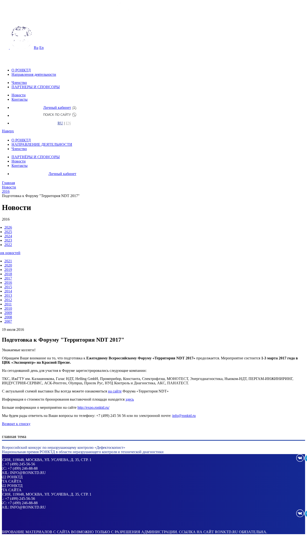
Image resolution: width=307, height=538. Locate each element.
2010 (8, 308)
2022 (8, 245)
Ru (36, 48)
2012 (8, 300)
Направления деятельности (34, 74)
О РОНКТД (21, 70)
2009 (8, 313)
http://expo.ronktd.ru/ (93, 407)
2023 (8, 240)
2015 (8, 287)
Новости (19, 95)
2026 (8, 227)
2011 (8, 304)
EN (68, 123)
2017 (8, 278)
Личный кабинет (57, 107)
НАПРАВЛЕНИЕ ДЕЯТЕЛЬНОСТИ (42, 144)
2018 (8, 274)
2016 (8, 283)
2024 (8, 236)
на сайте (115, 391)
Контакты (20, 99)
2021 (8, 261)
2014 (8, 291)
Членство (19, 83)
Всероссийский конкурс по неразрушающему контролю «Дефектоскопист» (63, 447)
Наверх (8, 131)
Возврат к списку (16, 424)
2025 (8, 232)
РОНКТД (15, 477)
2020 (8, 265)
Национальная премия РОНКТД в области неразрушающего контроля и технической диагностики (83, 452)
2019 (8, 270)
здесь (129, 399)
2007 (8, 321)
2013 (8, 295)
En (41, 48)
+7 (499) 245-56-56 (20, 464)
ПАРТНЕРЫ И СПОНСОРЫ (36, 87)
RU (60, 123)
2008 (8, 317)
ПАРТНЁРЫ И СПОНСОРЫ (36, 157)
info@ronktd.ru (184, 416)
